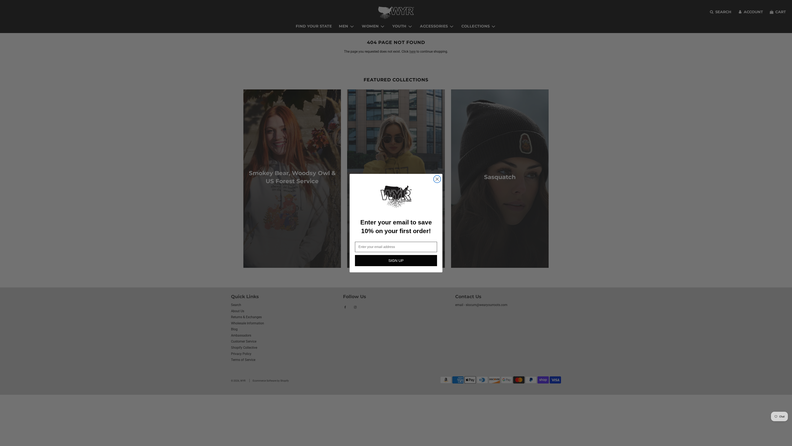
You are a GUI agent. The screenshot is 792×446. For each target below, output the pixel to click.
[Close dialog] (437, 179)
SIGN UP (396, 261)
